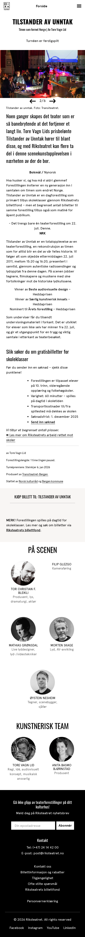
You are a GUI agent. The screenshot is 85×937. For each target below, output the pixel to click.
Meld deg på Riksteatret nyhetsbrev (42, 813)
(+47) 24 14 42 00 (46, 847)
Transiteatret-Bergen (35, 474)
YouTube (53, 928)
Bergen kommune (52, 481)
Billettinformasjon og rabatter (42, 872)
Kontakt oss (42, 866)
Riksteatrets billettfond (23, 530)
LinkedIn (69, 928)
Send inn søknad (43, 422)
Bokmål (35, 172)
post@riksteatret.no (48, 853)
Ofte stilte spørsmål (42, 884)
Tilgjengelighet (42, 878)
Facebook (16, 928)
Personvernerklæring (42, 901)
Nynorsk (50, 172)
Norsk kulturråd (28, 481)
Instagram (35, 928)
